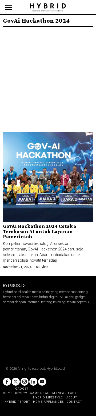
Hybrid (44, 267)
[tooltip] (7, 382)
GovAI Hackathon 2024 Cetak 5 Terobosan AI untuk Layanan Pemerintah (40, 232)
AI (37, 267)
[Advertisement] (48, 77)
